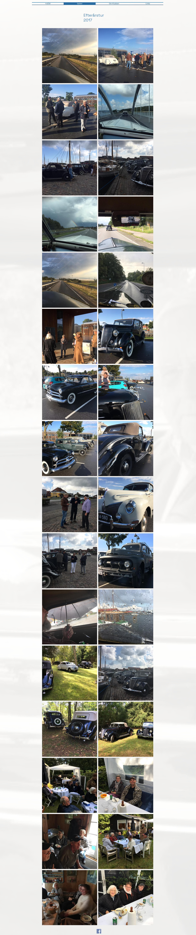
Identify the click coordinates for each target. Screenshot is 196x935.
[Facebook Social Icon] (99, 931)
